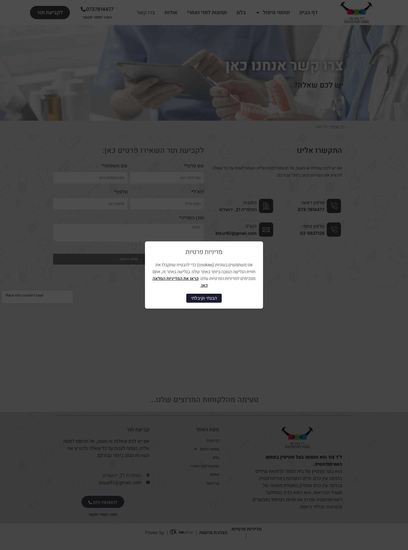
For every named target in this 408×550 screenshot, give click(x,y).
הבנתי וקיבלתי (204, 298)
